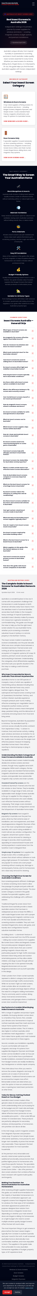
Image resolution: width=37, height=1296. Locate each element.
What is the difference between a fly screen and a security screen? (18, 390)
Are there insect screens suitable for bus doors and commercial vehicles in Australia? (18, 502)
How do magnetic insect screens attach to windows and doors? (18, 405)
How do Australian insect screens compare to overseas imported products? (18, 477)
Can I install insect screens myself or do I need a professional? (18, 398)
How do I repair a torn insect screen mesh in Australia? (18, 526)
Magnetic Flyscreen (18, 1279)
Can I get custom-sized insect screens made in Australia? (18, 511)
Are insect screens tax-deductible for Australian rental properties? (18, 461)
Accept (7, 1292)
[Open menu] (33, 4)
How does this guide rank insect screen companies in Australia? (18, 566)
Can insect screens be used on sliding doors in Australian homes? (18, 360)
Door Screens (18, 1273)
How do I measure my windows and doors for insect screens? (18, 345)
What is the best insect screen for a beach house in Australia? (18, 541)
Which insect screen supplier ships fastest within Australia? (18, 428)
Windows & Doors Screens (18, 1270)
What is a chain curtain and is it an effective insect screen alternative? (18, 468)
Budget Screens (18, 1276)
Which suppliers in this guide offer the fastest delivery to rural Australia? (18, 549)
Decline (17, 1292)
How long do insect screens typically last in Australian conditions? (18, 375)
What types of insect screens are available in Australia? (18, 331)
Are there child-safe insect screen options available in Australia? (18, 383)
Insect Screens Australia (10, 3)
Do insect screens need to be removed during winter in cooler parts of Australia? (18, 443)
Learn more (29, 1288)
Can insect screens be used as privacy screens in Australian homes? (18, 558)
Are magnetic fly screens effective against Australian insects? (18, 338)
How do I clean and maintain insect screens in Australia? (18, 435)
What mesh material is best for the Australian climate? (18, 353)
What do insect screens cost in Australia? (18, 420)
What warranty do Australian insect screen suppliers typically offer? (18, 518)
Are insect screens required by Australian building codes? (18, 533)
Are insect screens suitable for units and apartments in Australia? (18, 413)
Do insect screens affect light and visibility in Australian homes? (18, 368)
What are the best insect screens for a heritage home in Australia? (18, 485)
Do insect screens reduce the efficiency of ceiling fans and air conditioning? (18, 493)
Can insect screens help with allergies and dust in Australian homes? (18, 452)
